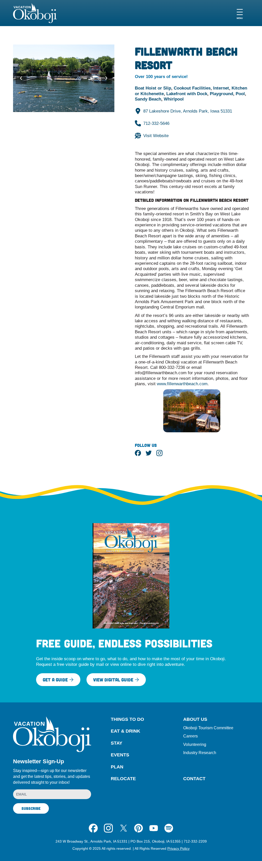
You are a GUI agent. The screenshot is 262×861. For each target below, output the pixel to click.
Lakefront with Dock (186, 93)
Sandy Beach (148, 99)
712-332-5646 (156, 123)
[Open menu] (240, 13)
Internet (221, 88)
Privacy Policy (178, 848)
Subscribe (30, 808)
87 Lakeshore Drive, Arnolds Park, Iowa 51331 (187, 111)
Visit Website (156, 135)
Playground (221, 93)
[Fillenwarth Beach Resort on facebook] (138, 453)
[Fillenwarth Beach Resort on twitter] (149, 453)
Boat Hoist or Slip (153, 88)
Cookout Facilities (192, 88)
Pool (240, 93)
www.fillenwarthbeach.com (182, 383)
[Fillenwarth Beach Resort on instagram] (159, 453)
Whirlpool (174, 99)
